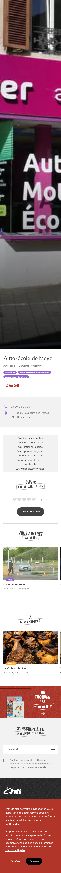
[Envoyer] (53, 749)
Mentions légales (15, 850)
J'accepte (34, 861)
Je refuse (15, 861)
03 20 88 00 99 (20, 407)
